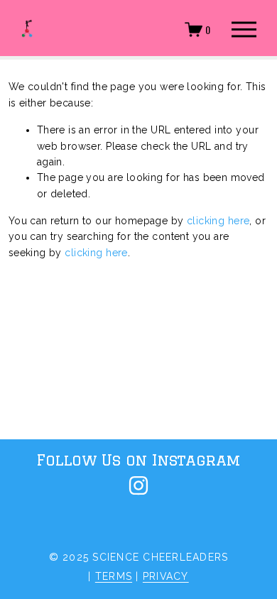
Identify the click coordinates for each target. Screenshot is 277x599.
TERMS (113, 576)
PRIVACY (166, 576)
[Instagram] (138, 485)
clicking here (218, 220)
